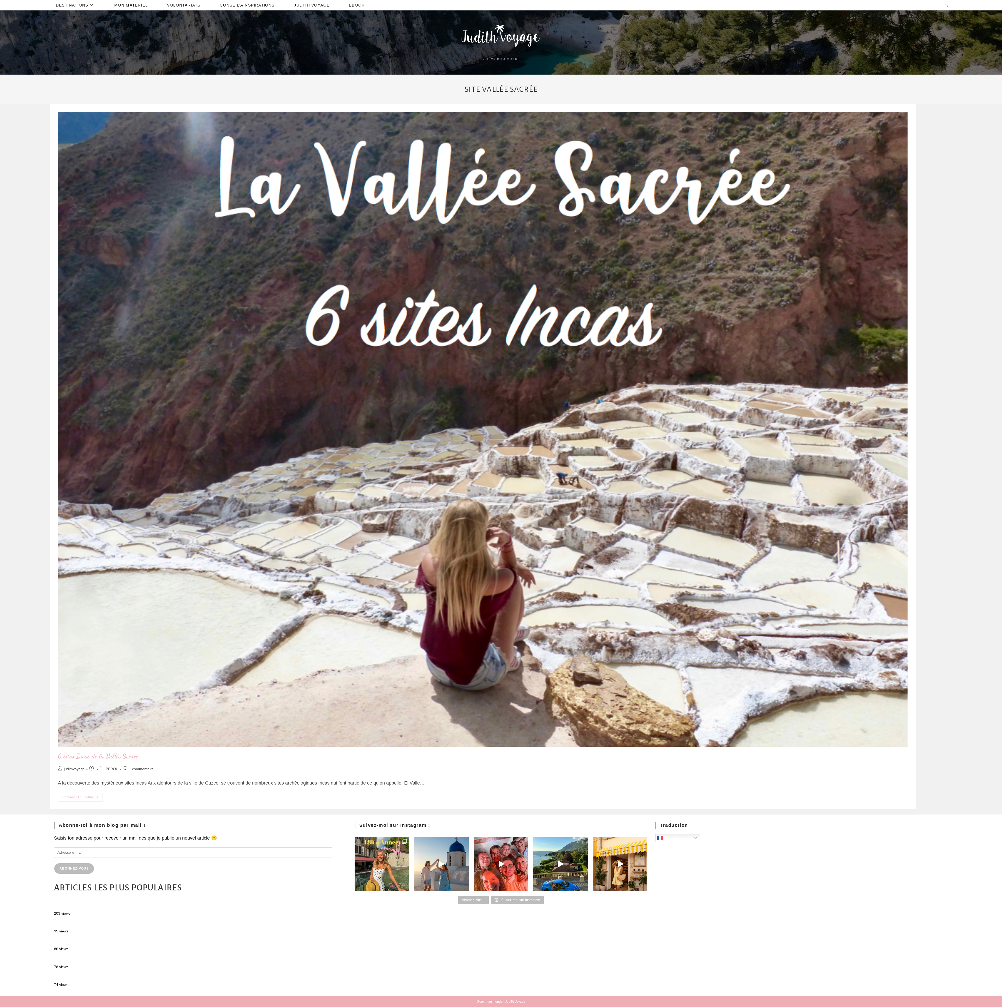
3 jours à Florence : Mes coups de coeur (96, 977)
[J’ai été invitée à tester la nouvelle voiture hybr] (560, 864)
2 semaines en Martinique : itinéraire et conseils (103, 923)
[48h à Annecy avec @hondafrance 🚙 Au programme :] (382, 864)
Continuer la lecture (82, 796)
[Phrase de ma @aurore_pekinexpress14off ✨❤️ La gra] (501, 864)
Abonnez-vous (74, 868)
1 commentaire (141, 769)
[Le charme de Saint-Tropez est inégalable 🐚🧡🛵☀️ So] (620, 864)
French (670, 837)
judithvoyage (74, 769)
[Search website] (946, 6)
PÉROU (112, 769)
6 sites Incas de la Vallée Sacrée (98, 756)
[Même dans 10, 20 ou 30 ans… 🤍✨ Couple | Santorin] (441, 864)
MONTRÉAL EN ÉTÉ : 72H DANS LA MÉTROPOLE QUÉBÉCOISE (124, 905)
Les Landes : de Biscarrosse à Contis (93, 941)
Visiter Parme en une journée (84, 959)
